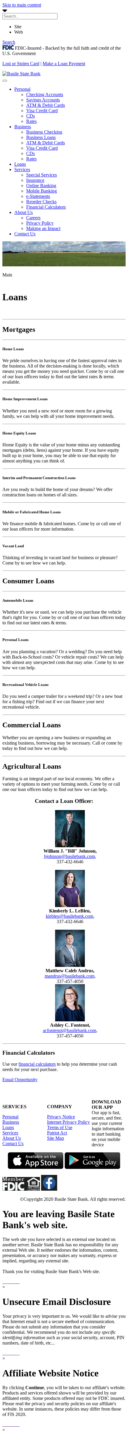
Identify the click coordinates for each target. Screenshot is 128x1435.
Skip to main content (21, 4)
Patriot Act (57, 1132)
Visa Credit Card (42, 110)
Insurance (35, 180)
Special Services (41, 174)
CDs (30, 115)
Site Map (55, 1138)
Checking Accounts (44, 94)
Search (8, 42)
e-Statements (38, 196)
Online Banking (41, 185)
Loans (20, 164)
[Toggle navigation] (4, 81)
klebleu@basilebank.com (69, 916)
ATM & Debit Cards (45, 105)
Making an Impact (43, 228)
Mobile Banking (41, 190)
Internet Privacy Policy (68, 1122)
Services (22, 169)
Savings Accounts (43, 99)
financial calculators (37, 1064)
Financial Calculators (46, 207)
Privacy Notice (61, 1116)
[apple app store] (35, 1167)
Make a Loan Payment (64, 63)
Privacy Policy (40, 223)
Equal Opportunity (20, 1079)
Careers (33, 217)
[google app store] (92, 1167)
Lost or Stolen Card (20, 63)
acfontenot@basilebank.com (69, 1030)
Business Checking (44, 132)
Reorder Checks (41, 201)
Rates (31, 121)
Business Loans (41, 137)
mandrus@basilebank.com (69, 975)
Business (22, 126)
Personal (22, 89)
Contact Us (24, 233)
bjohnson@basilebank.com (69, 856)
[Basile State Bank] (21, 73)
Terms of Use (59, 1127)
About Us (23, 212)
